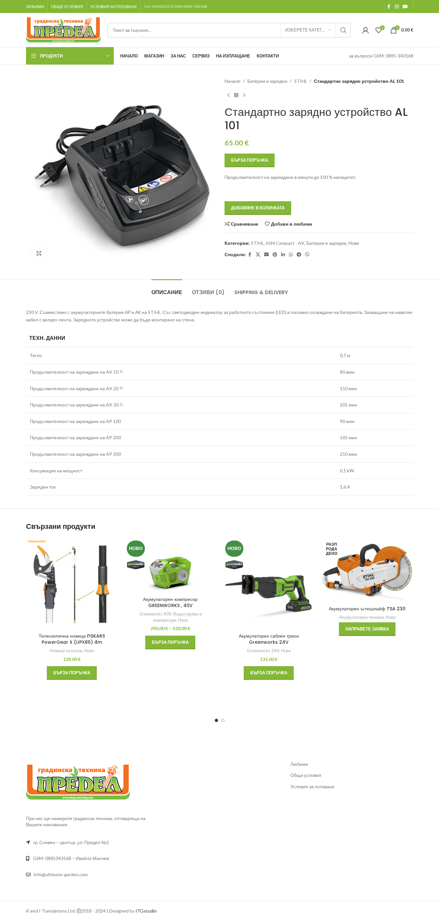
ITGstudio (146, 911)
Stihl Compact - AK (285, 243)
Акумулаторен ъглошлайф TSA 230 (367, 608)
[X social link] (258, 254)
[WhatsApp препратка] (291, 254)
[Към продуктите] (236, 95)
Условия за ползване (312, 786)
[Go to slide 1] (216, 720)
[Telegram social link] (299, 254)
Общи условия (306, 775)
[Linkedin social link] (283, 254)
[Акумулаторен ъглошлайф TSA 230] (367, 570)
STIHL (300, 81)
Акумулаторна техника (361, 617)
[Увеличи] (39, 253)
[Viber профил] (307, 254)
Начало (232, 81)
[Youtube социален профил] (405, 6)
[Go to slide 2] (223, 720)
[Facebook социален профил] (389, 6)
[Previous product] (228, 95)
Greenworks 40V (155, 613)
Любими (299, 764)
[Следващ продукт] (244, 95)
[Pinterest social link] (275, 254)
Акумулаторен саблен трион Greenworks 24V (269, 639)
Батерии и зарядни (267, 81)
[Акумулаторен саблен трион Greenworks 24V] (269, 584)
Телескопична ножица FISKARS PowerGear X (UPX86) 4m (72, 639)
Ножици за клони (66, 650)
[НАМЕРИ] (343, 30)
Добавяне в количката (258, 207)
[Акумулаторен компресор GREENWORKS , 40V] (170, 565)
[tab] (166, 289)
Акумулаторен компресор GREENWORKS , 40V (170, 602)
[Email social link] (266, 254)
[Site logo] (63, 29)
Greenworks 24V (263, 650)
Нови (353, 243)
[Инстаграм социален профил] (397, 6)
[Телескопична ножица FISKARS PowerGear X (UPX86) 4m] (72, 584)
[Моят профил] (365, 30)
